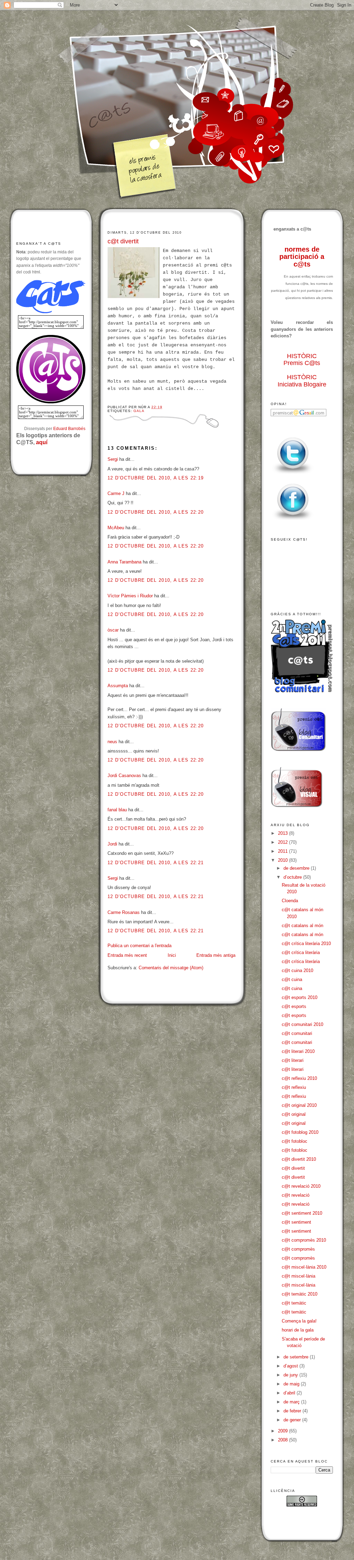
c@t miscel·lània (298, 1276)
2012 (283, 842)
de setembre (296, 1357)
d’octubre (293, 877)
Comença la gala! (299, 1321)
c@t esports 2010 (299, 997)
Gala (138, 411)
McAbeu (116, 527)
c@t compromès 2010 (304, 1240)
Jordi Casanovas (124, 775)
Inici (172, 955)
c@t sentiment (296, 1222)
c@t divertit (123, 241)
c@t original (294, 1114)
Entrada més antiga (215, 955)
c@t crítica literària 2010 (306, 943)
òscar (113, 630)
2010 (283, 860)
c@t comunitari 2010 (302, 1024)
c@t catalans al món (302, 925)
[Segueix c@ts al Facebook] (293, 520)
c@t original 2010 (299, 1105)
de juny (291, 1374)
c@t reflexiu (294, 1087)
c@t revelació (295, 1195)
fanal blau (117, 809)
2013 (283, 833)
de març (292, 1401)
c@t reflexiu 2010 (299, 1078)
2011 (283, 851)
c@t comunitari (297, 1033)
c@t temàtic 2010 (299, 1294)
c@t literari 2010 (298, 1051)
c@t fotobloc (294, 1141)
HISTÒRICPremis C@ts (301, 360)
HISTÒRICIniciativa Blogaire (302, 381)
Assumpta (118, 685)
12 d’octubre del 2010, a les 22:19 (156, 477)
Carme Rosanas (124, 912)
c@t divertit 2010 (299, 1159)
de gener (292, 1419)
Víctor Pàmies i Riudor (130, 595)
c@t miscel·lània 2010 (304, 1267)
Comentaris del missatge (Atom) (171, 967)
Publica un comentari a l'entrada (139, 945)
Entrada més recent (127, 955)
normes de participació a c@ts (301, 256)
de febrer (292, 1410)
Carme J (116, 493)
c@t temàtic (294, 1303)
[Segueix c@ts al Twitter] (293, 474)
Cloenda (290, 900)
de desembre (297, 868)
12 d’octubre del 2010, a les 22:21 (156, 862)
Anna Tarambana (124, 561)
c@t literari (293, 1060)
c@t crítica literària (301, 952)
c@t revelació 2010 (301, 1186)
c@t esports (294, 1006)
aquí (41, 442)
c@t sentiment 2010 (302, 1213)
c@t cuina (292, 979)
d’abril (290, 1392)
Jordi (112, 844)
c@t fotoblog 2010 (300, 1132)
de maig (292, 1383)
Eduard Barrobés (69, 428)
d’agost (291, 1365)
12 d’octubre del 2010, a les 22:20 (156, 512)
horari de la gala (298, 1330)
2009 (283, 1430)
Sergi (113, 459)
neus (112, 741)
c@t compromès (298, 1249)
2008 (283, 1439)
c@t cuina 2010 (297, 970)
